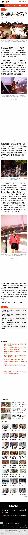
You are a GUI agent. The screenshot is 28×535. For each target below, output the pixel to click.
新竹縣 (20, 22)
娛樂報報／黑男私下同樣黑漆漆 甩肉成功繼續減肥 (15, 352)
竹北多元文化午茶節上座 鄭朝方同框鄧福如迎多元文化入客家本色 (14, 319)
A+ (3, 44)
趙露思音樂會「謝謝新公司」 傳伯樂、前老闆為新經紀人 (15, 344)
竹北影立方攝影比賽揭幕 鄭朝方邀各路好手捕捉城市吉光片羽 (14, 315)
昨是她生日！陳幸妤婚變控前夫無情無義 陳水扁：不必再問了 (5, 429)
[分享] (1, 523)
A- (6, 44)
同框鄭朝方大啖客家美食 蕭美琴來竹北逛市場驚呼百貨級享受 (14, 311)
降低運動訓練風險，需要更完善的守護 (5, 484)
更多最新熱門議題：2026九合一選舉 (13, 359)
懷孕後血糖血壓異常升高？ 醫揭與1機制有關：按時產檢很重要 (5, 439)
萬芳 (9, 22)
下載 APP (21, 1)
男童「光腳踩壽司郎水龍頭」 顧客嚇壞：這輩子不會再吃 (13, 448)
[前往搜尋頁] (25, 2)
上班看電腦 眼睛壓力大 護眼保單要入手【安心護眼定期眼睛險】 (5, 448)
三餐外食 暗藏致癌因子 (10, 365)
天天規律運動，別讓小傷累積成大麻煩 (22, 429)
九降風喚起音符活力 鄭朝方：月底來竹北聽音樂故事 (14, 327)
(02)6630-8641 (17, 371)
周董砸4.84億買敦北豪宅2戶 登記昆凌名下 (5, 475)
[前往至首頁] (5, 2)
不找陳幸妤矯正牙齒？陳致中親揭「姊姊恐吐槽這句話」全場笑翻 (5, 457)
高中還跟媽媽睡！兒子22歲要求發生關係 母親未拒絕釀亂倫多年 (13, 429)
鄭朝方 (4, 22)
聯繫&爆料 (14, 510)
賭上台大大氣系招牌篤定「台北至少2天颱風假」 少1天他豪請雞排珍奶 (15, 348)
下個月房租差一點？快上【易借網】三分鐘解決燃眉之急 (22, 484)
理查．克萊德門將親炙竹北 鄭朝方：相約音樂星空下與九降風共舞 (14, 323)
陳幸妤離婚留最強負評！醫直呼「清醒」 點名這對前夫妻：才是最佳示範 (5, 493)
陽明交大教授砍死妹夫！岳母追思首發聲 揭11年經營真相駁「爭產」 (22, 493)
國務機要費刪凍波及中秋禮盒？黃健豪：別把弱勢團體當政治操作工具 (22, 439)
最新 (8, 5)
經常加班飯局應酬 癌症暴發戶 (13, 457)
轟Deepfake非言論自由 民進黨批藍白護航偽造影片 (22, 475)
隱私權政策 (21, 510)
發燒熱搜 (5, 512)
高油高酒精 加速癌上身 (22, 466)
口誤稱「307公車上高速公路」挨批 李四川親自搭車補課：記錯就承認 (5, 466)
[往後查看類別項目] (25, 5)
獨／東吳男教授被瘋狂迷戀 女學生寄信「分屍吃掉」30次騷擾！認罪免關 (13, 466)
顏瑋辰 (5, 17)
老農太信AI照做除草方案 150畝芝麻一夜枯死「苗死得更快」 (13, 493)
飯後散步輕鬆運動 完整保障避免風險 (13, 475)
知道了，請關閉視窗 (23, 527)
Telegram (23, 515)
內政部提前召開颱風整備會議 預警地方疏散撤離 (15, 362)
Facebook (6, 515)
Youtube (15, 515)
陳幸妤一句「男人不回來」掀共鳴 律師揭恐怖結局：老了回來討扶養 (22, 457)
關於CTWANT (5, 510)
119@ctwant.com (14, 373)
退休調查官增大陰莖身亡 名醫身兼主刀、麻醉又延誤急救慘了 (13, 484)
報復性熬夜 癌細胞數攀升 (13, 439)
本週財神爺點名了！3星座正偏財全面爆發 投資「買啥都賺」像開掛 (15, 356)
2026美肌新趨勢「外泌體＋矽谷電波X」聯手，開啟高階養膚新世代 (22, 448)
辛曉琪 (14, 22)
